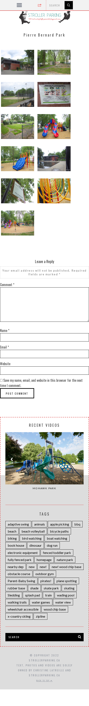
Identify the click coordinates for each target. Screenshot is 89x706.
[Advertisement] (44, 679)
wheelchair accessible (23, 609)
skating (69, 588)
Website (5, 363)
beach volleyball (33, 531)
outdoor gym (44, 574)
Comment (7, 284)
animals (39, 524)
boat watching (57, 538)
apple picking (59, 524)
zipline (40, 616)
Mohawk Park (44, 488)
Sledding (14, 595)
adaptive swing (18, 524)
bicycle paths (59, 531)
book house (16, 545)
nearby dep (16, 567)
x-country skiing (19, 616)
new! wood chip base (66, 567)
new (32, 567)
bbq (77, 524)
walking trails (17, 602)
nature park (65, 560)
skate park (51, 588)
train (48, 595)
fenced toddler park (57, 553)
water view (63, 602)
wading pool (65, 595)
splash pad (32, 595)
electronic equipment (23, 553)
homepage (44, 560)
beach (12, 531)
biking (12, 538)
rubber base (16, 588)
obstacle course (19, 574)
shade (34, 588)
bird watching (32, 538)
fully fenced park (19, 560)
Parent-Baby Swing (21, 581)
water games (41, 602)
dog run (52, 545)
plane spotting (67, 581)
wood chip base (55, 609)
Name (4, 330)
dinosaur (35, 545)
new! (43, 567)
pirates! (45, 581)
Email (4, 347)
